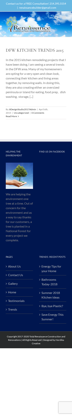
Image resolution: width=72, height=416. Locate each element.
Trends (12, 309)
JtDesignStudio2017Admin (22, 109)
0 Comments (37, 112)
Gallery (13, 283)
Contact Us (15, 275)
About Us (14, 266)
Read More (11, 116)
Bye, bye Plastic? (52, 306)
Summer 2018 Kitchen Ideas (50, 295)
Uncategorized (21, 112)
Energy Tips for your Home (51, 268)
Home (12, 292)
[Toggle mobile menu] (64, 17)
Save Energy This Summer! (52, 317)
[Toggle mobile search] (56, 17)
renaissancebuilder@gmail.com (37, 7)
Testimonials (16, 301)
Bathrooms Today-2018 (49, 282)
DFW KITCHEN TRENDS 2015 (35, 50)
